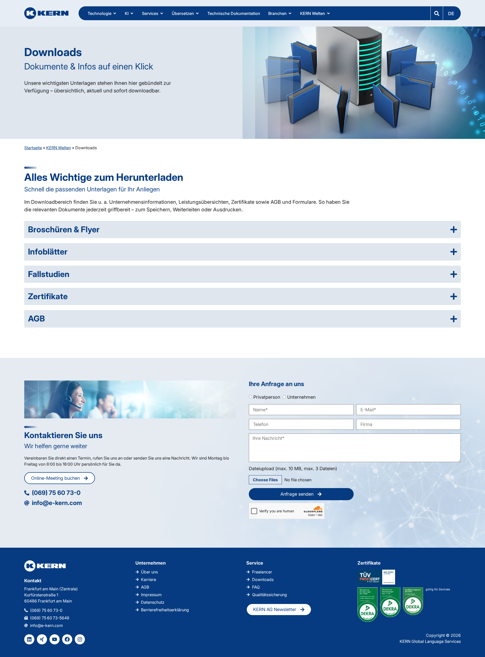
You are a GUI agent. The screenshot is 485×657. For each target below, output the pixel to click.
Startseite (33, 147)
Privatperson (266, 396)
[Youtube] (55, 639)
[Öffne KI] (132, 13)
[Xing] (42, 639)
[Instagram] (80, 639)
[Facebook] (67, 639)
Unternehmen (301, 396)
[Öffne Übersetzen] (197, 13)
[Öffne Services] (162, 13)
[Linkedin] (29, 639)
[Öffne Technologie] (115, 13)
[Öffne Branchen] (290, 13)
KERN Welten (58, 147)
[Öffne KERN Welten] (328, 13)
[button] (452, 13)
